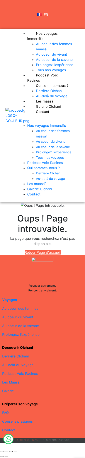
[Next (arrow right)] (6, 456)
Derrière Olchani (49, 91)
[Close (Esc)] (1, 451)
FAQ (5, 412)
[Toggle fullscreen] (11, 451)
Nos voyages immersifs (42, 36)
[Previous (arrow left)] (1, 456)
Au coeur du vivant (51, 54)
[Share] (6, 451)
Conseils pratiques (17, 421)
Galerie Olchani (39, 189)
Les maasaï (36, 184)
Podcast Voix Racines (42, 78)
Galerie (8, 391)
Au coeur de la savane (54, 59)
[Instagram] (8, 19)
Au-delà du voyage (50, 179)
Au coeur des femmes (20, 308)
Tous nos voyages (50, 157)
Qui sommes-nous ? (52, 85)
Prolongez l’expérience (54, 65)
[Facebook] (8, 7)
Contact (42, 111)
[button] (48, 120)
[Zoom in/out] (15, 451)
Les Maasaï (11, 382)
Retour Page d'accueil (43, 252)
